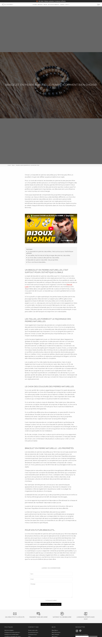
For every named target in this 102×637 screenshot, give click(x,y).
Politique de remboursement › (12, 632)
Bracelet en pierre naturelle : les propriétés (43, 260)
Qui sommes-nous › (33, 632)
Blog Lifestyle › (56, 634)
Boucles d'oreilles (53, 4)
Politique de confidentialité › (11, 634)
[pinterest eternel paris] (80, 632)
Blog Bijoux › (55, 630)
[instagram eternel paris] (76, 632)
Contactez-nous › (32, 634)
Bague (45, 4)
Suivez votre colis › (33, 630)
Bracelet (40, 4)
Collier (35, 4)
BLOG (67, 4)
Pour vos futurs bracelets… (37, 262)
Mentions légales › (9, 630)
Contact (62, 4)
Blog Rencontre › (56, 632)
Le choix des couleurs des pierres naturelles (43, 258)
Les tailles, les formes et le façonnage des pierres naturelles (49, 255)
